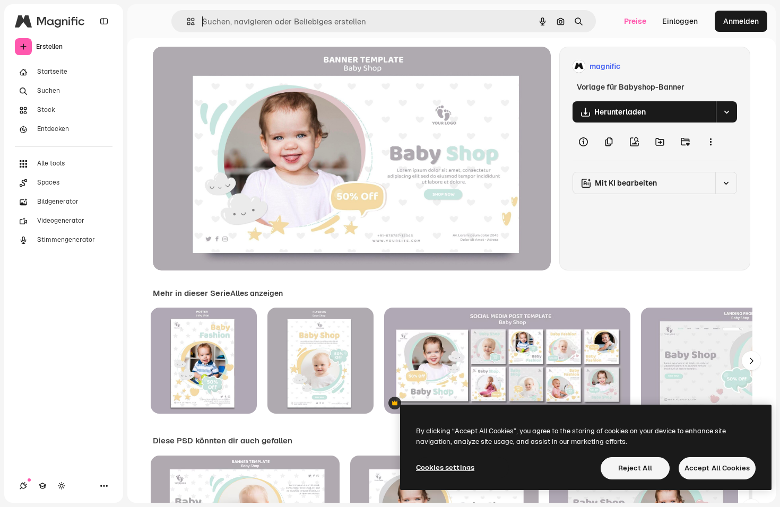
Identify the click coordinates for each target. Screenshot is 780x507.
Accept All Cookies (717, 468)
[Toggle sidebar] (104, 21)
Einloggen (680, 21)
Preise (635, 21)
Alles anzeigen (256, 293)
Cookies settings (445, 467)
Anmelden (741, 21)
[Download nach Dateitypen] (726, 112)
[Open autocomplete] (186, 21)
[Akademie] (42, 485)
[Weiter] (751, 361)
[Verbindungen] (23, 485)
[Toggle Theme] (61, 485)
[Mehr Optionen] (710, 141)
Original (221, 67)
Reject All (635, 468)
